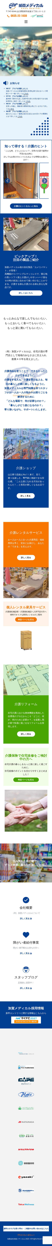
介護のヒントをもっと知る (26, 206)
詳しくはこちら (26, 293)
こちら (26, 94)
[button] (7, 180)
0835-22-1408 (19, 16)
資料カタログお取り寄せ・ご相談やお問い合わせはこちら (26, 1228)
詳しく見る (26, 496)
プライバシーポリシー (26, 1235)
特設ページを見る (26, 619)
